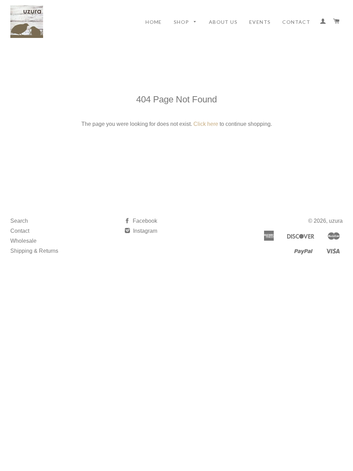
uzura (336, 221)
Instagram (144, 231)
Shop (182, 22)
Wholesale (23, 241)
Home (153, 22)
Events (260, 22)
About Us (223, 22)
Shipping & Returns (34, 251)
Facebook (144, 221)
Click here (205, 124)
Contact (296, 22)
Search (19, 221)
